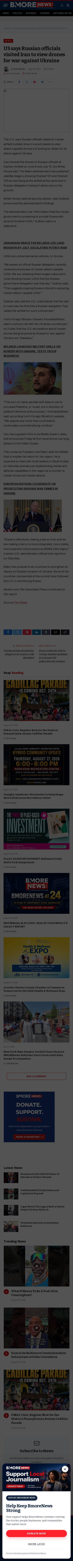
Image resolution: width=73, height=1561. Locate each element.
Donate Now (36, 1533)
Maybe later (36, 1543)
